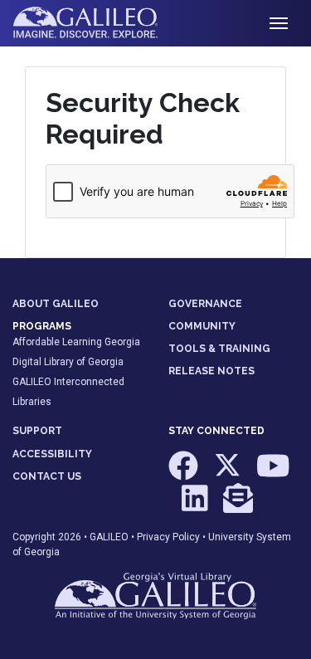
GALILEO (109, 537)
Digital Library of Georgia (68, 362)
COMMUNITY (202, 326)
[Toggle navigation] (279, 23)
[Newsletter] (238, 506)
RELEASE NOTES (211, 371)
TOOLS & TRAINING (219, 348)
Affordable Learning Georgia (76, 342)
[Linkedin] (196, 506)
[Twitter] (228, 473)
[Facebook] (184, 473)
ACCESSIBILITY (52, 454)
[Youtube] (273, 473)
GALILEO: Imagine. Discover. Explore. (98, 23)
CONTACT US (46, 476)
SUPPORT (37, 431)
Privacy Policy (168, 537)
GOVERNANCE (205, 304)
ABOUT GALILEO (55, 304)
